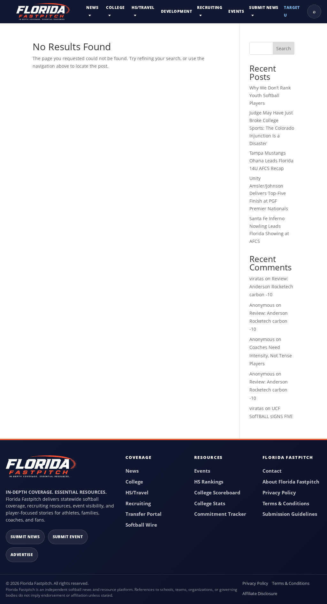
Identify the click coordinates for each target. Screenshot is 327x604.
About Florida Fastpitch (290, 481)
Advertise (22, 554)
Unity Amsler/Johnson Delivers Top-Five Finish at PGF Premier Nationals (268, 193)
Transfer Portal (143, 514)
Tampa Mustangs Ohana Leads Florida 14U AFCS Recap (271, 160)
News (92, 7)
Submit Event (68, 536)
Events (236, 11)
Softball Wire (141, 525)
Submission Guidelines (289, 514)
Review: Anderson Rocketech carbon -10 (271, 286)
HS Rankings (208, 481)
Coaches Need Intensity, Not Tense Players (270, 355)
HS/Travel (143, 7)
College (115, 7)
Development (176, 11)
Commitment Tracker (220, 514)
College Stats (209, 503)
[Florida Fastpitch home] (41, 469)
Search (283, 48)
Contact (272, 471)
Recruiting (209, 7)
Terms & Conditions (285, 503)
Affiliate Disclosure (259, 593)
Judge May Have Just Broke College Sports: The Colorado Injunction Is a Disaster (271, 128)
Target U (292, 11)
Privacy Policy (279, 492)
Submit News (263, 7)
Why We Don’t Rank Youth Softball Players (270, 95)
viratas (256, 278)
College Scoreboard (217, 492)
